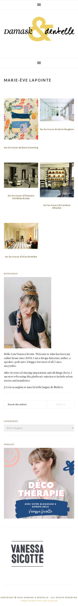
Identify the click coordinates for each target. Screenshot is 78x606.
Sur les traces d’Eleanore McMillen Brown (21, 197)
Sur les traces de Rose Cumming (21, 147)
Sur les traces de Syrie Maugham (57, 129)
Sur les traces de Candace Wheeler (57, 206)
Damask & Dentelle (39, 32)
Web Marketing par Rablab (40, 601)
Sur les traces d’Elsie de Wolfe (21, 256)
